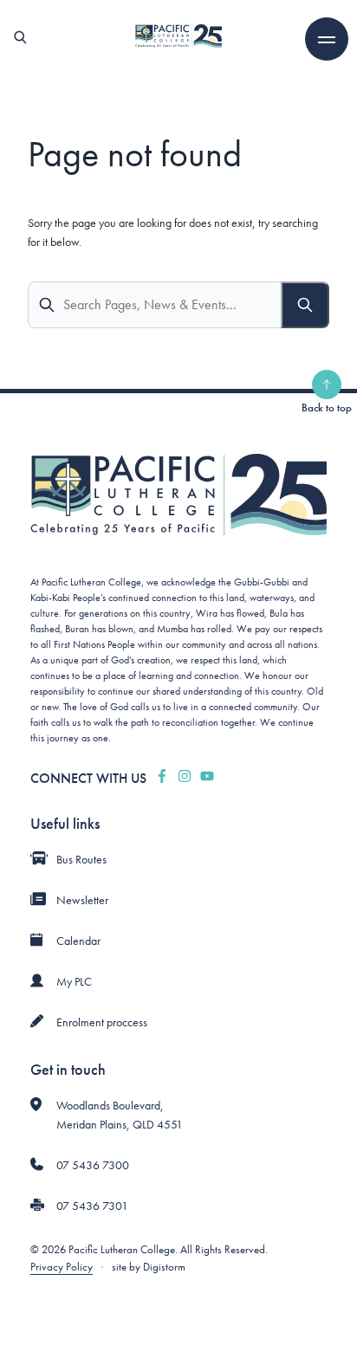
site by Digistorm (148, 1266)
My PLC (74, 981)
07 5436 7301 (92, 1205)
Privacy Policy (61, 1266)
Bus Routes (81, 859)
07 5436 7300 (92, 1165)
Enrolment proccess (101, 1022)
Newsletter (82, 900)
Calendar (78, 940)
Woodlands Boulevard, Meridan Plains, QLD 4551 (119, 1114)
